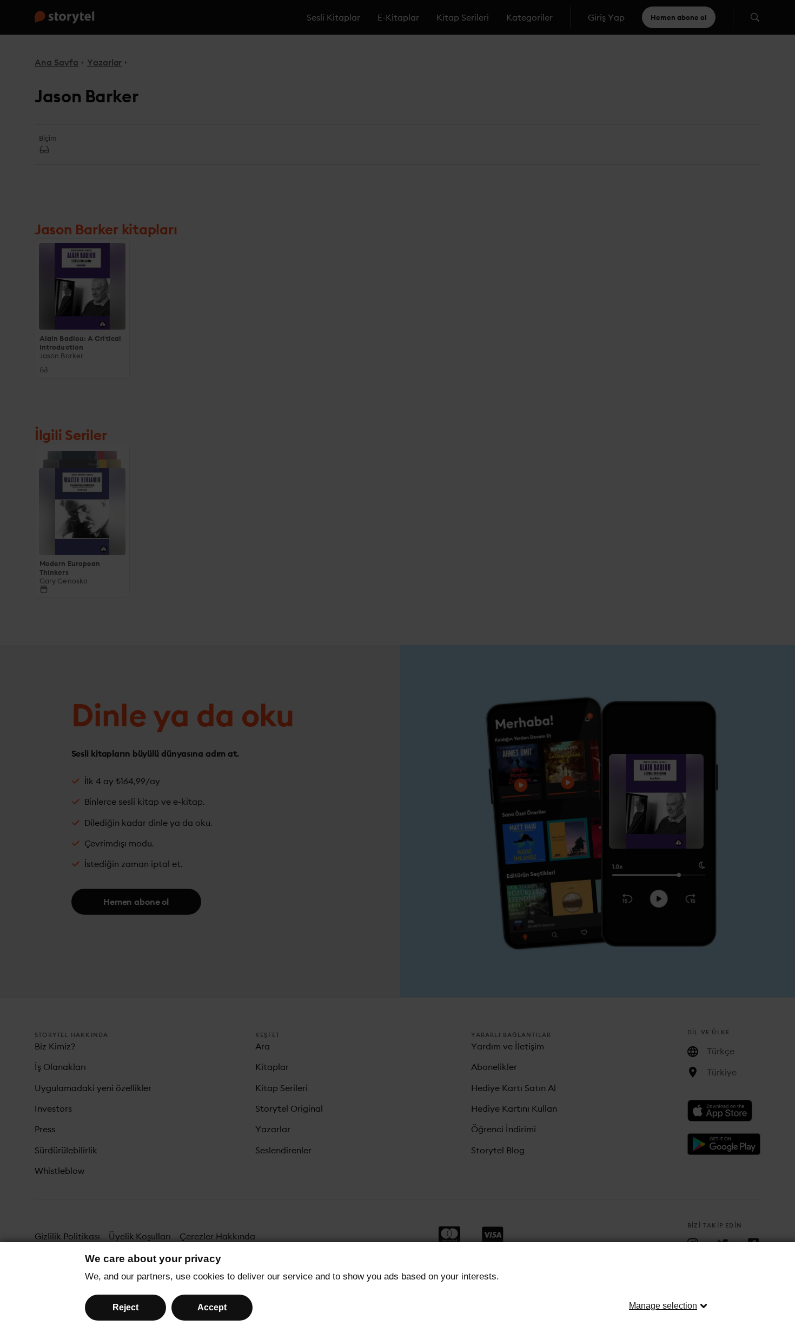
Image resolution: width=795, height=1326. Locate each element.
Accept (212, 1307)
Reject (125, 1307)
